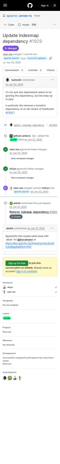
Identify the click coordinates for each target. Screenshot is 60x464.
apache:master (11, 58)
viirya (13, 168)
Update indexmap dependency (29, 125)
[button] (52, 80)
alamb (17, 203)
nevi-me (7, 54)
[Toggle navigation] (5, 5)
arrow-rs (25, 15)
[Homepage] (30, 5)
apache (12, 15)
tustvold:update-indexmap (38, 58)
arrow (13, 139)
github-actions (22, 135)
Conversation (15, 70)
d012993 (53, 125)
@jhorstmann (25, 239)
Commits (36, 70)
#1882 (9, 112)
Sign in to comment (26, 271)
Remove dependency (33, 212)
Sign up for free (16, 263)
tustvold (16, 79)
